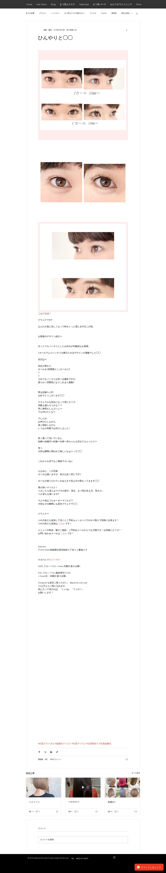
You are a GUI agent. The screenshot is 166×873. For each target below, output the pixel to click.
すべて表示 (136, 773)
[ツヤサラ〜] (83, 787)
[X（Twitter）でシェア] (45, 752)
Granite (104, 13)
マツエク (93, 13)
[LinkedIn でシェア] (51, 752)
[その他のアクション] (126, 30)
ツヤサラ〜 (73, 801)
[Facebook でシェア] (39, 752)
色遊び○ (112, 801)
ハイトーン (34, 801)
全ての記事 (30, 13)
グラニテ (42, 13)
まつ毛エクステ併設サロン (74, 13)
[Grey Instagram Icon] (114, 857)
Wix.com (66, 858)
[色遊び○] (122, 787)
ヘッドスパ (55, 13)
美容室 (114, 13)
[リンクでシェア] (57, 752)
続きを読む (125, 13)
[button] (137, 13)
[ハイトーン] (43, 787)
